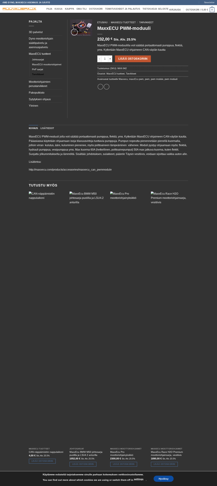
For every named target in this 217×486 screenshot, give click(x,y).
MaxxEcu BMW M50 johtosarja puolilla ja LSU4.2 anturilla (86, 454)
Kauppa (69, 9)
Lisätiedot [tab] (47, 128)
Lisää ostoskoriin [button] (42, 461)
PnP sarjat (37, 69)
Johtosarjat (38, 59)
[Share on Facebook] (100, 87)
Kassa (58, 9)
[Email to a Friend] (106, 87)
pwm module (157, 79)
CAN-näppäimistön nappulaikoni (46, 452)
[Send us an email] (193, 2)
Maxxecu (123, 79)
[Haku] (43, 9)
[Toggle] (60, 32)
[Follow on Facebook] (186, 2)
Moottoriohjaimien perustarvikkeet (39, 84)
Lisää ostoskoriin (133, 58)
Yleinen (33, 105)
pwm (147, 79)
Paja (49, 9)
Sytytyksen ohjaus (40, 99)
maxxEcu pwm (136, 79)
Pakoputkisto (36, 92)
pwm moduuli (171, 79)
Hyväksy (164, 478)
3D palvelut (36, 32)
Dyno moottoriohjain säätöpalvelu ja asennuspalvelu (41, 43)
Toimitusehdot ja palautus (122, 9)
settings (138, 479)
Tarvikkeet (146, 22)
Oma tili (81, 9)
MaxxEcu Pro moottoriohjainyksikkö (121, 454)
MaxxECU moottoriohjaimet (46, 64)
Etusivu (102, 22)
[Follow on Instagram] (190, 2)
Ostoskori (96, 9)
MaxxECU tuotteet (123, 22)
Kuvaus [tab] (33, 128)
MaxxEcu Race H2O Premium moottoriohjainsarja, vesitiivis (167, 454)
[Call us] (196, 2)
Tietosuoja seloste (156, 9)
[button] (207, 2)
